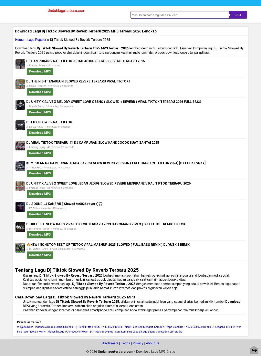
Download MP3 (40, 71)
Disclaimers (110, 343)
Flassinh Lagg (56, 331)
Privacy (138, 343)
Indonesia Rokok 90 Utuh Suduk (54, 326)
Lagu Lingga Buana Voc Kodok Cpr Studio (157, 331)
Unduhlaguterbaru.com (66, 10)
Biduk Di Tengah (214, 326)
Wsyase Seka (25, 326)
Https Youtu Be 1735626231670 (184, 326)
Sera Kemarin (123, 331)
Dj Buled (80, 326)
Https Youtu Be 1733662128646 (104, 326)
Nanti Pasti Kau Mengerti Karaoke (144, 326)
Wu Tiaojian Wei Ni (35, 331)
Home (19, 40)
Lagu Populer (36, 40)
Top (254, 350)
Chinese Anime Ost (77, 331)
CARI (238, 15)
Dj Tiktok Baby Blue (101, 331)
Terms (125, 343)
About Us (152, 343)
